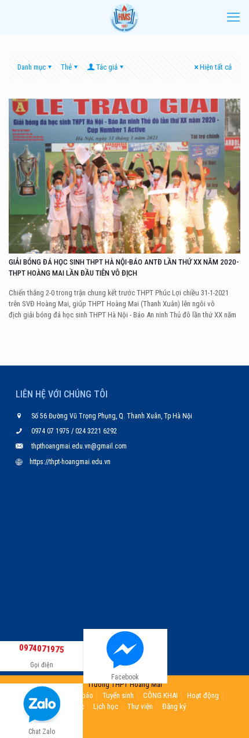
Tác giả (107, 67)
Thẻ (66, 67)
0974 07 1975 (51, 431)
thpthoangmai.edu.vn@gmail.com (79, 446)
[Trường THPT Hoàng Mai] (124, 17)
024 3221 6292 (95, 431)
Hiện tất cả (216, 67)
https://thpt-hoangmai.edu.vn (70, 462)
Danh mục (31, 67)
